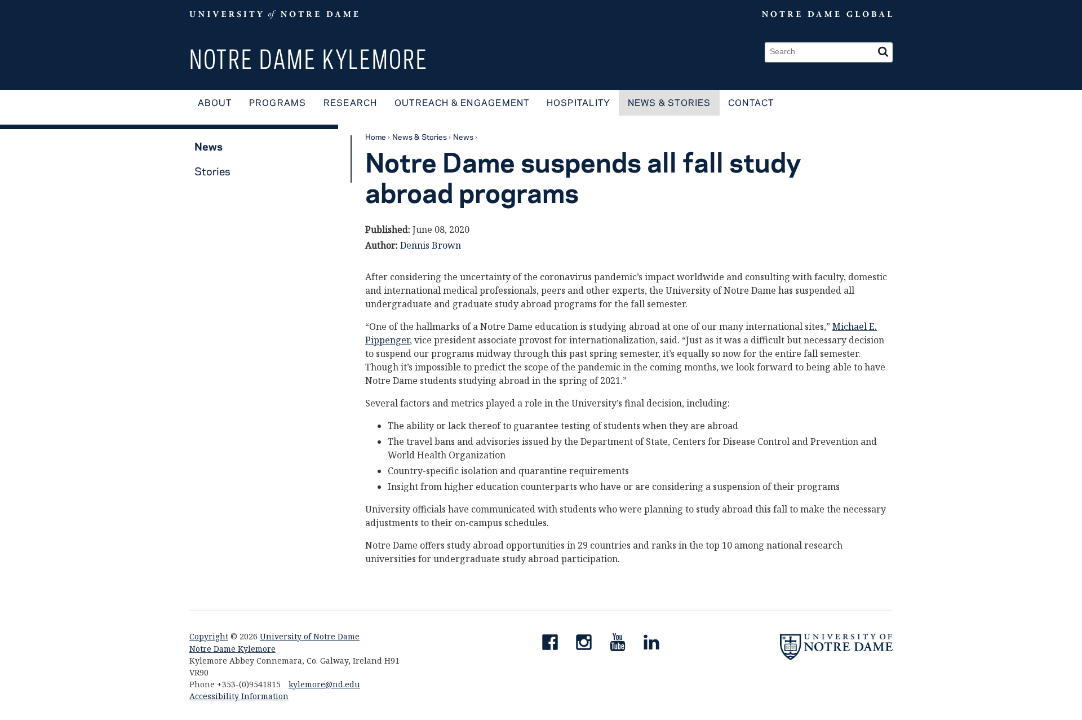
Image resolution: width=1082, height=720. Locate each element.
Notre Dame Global (801, 14)
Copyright (208, 636)
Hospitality (578, 102)
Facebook (554, 644)
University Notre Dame (274, 14)
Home (375, 136)
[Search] (883, 52)
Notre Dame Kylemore (308, 58)
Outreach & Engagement (462, 102)
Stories (212, 171)
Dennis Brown (430, 245)
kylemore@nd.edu (324, 684)
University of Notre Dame (310, 636)
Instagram (588, 644)
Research (350, 102)
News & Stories (669, 102)
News (463, 136)
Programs (278, 102)
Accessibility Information (239, 696)
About (215, 102)
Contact (751, 102)
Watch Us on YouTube (622, 644)
